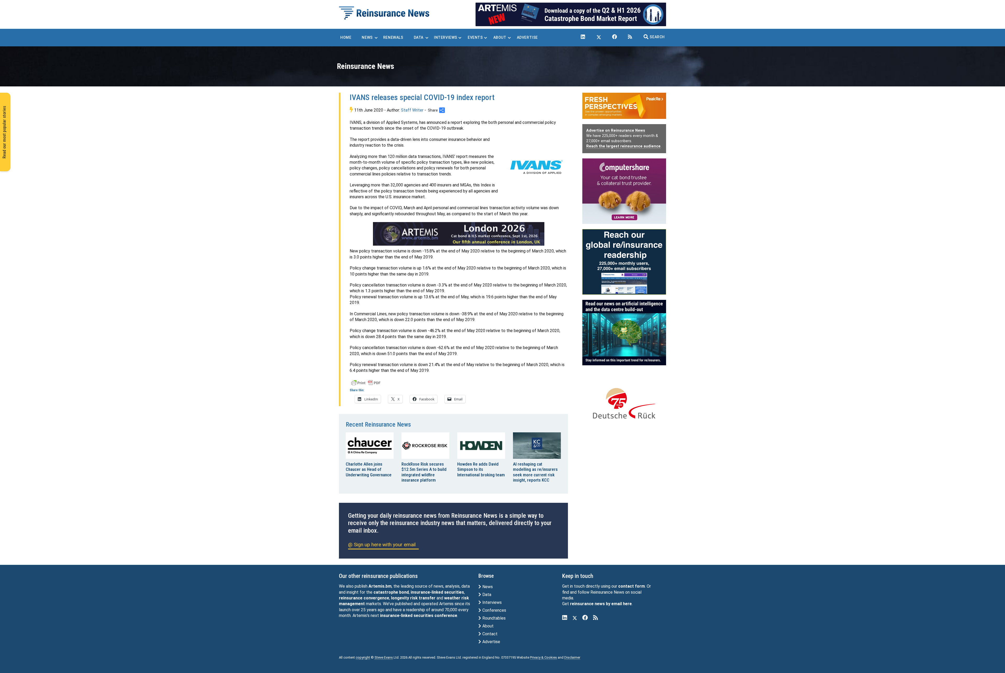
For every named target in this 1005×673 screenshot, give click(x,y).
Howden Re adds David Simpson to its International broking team (481, 469)
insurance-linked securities (437, 592)
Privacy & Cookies (543, 657)
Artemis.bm (380, 586)
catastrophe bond (391, 592)
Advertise (490, 641)
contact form (631, 586)
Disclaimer (572, 657)
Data (486, 594)
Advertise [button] (527, 37)
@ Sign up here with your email (382, 545)
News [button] (367, 37)
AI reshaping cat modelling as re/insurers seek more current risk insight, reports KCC (535, 472)
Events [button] (475, 37)
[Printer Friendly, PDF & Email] (366, 382)
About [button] (499, 37)
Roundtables (493, 618)
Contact (489, 633)
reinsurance (350, 597)
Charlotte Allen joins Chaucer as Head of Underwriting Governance (369, 469)
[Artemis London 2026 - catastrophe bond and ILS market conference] (459, 234)
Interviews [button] (445, 37)
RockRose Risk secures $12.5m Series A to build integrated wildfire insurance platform (423, 472)
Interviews (491, 602)
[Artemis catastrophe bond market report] (571, 14)
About (487, 626)
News (487, 586)
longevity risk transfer (413, 597)
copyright (363, 657)
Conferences (493, 610)
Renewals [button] (393, 37)
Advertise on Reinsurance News (615, 130)
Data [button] (418, 37)
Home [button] (345, 37)
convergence (376, 597)
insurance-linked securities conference (418, 615)
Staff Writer (412, 110)
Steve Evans (384, 657)
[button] (654, 37)
